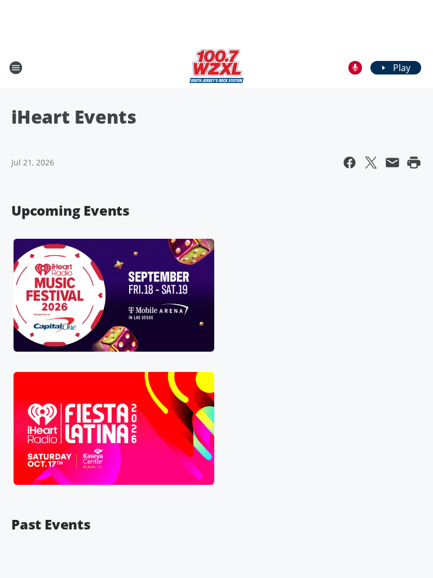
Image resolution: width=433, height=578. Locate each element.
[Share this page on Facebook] (349, 162)
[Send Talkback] (355, 68)
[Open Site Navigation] (16, 68)
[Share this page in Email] (392, 162)
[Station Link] (216, 67)
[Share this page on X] (371, 162)
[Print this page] (414, 162)
